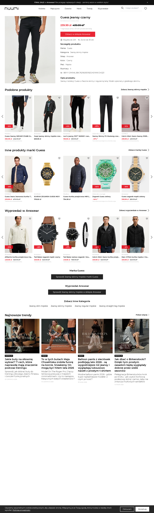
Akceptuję (142, 509)
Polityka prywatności (21, 510)
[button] (75, 2)
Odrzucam (127, 509)
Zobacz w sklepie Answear (77, 34)
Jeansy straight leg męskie (112, 306)
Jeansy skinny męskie (61, 306)
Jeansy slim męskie (38, 306)
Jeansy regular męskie (85, 306)
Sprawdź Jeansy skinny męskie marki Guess (77, 277)
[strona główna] (15, 8)
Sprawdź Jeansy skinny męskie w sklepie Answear (77, 292)
